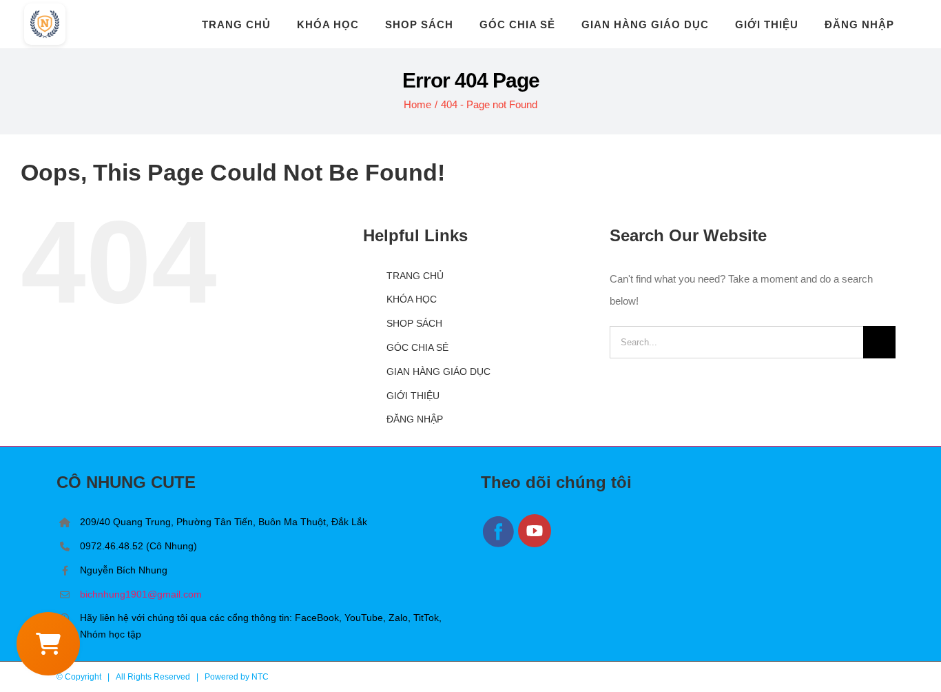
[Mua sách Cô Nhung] (48, 643)
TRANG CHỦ (415, 275)
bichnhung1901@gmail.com (141, 594)
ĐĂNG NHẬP (414, 419)
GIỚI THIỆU (413, 395)
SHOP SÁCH (414, 323)
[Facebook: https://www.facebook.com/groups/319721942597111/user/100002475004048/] (499, 545)
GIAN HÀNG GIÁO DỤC (438, 371)
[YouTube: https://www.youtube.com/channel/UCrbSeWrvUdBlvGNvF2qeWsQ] (535, 545)
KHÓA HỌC (411, 299)
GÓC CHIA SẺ (417, 347)
